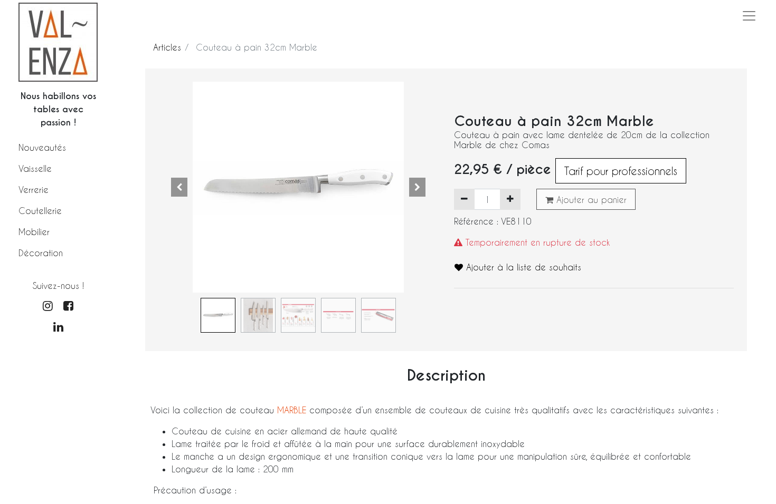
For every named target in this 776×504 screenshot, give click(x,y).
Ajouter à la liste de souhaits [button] (522, 267)
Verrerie (33, 190)
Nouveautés (42, 147)
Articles (167, 47)
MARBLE (293, 410)
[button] (179, 187)
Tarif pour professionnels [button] (620, 170)
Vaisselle (35, 168)
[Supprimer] (464, 199)
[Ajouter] (510, 199)
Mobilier (34, 232)
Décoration (40, 253)
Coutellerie (40, 211)
